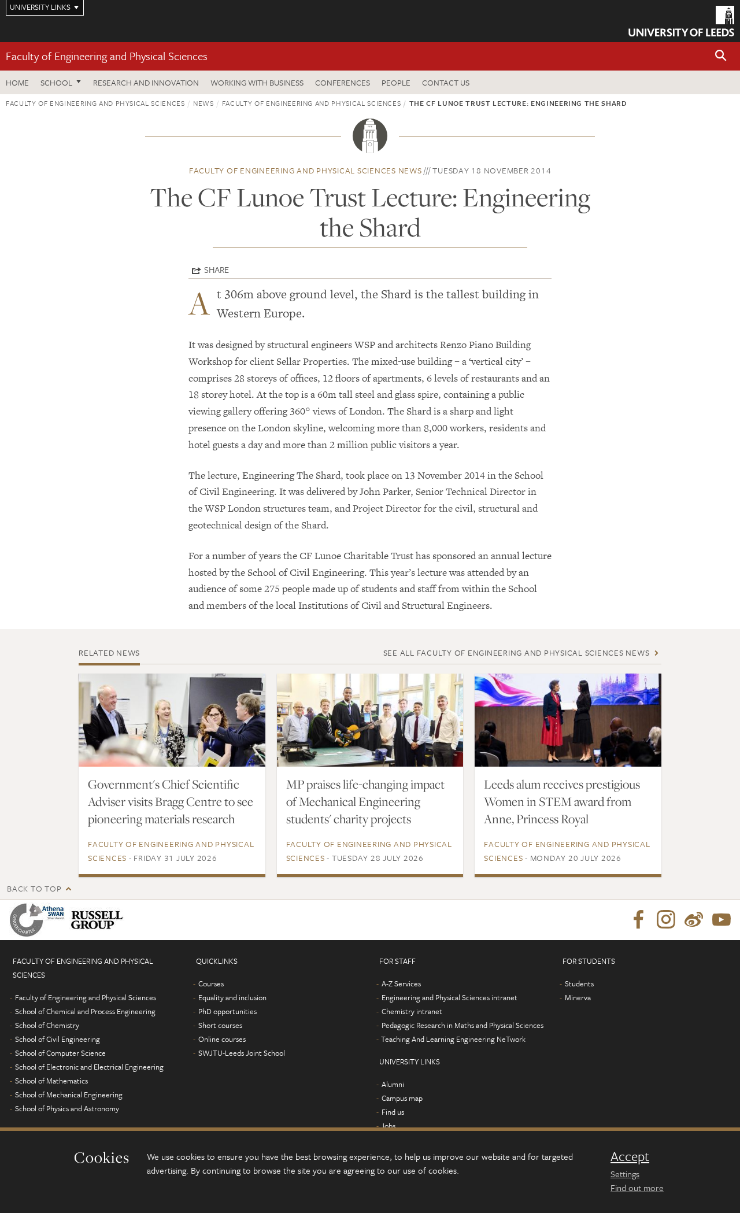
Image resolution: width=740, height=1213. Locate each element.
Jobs (388, 1125)
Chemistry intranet (412, 1011)
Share (216, 269)
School (56, 82)
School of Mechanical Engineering (69, 1094)
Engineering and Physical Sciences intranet (449, 997)
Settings (624, 1173)
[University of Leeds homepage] (681, 21)
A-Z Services (401, 983)
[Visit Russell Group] (99, 920)
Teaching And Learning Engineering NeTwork (453, 1039)
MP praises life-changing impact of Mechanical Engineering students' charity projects (365, 801)
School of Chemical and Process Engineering (85, 1011)
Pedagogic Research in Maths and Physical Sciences (462, 1025)
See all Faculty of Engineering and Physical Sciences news (516, 652)
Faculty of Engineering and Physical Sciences (107, 56)
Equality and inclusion (232, 997)
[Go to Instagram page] (666, 920)
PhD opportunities (227, 1011)
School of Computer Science (60, 1053)
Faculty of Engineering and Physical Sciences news (305, 170)
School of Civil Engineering (57, 1039)
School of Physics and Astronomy (67, 1108)
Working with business (257, 82)
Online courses (222, 1039)
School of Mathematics (51, 1080)
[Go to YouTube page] (721, 920)
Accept (629, 1156)
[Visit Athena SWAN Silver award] (39, 920)
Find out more (637, 1187)
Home (17, 82)
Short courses (220, 1025)
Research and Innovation (146, 82)
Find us (393, 1112)
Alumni (393, 1084)
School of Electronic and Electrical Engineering (89, 1067)
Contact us (445, 82)
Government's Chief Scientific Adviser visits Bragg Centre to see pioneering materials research (170, 801)
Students (579, 983)
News (203, 103)
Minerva (578, 997)
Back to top (34, 888)
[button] (721, 56)
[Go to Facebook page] (638, 920)
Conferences (342, 82)
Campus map (402, 1098)
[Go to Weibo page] (693, 920)
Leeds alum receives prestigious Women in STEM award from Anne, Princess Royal (562, 801)
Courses (211, 983)
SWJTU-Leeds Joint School (241, 1053)
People (396, 82)
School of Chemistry (47, 1025)
